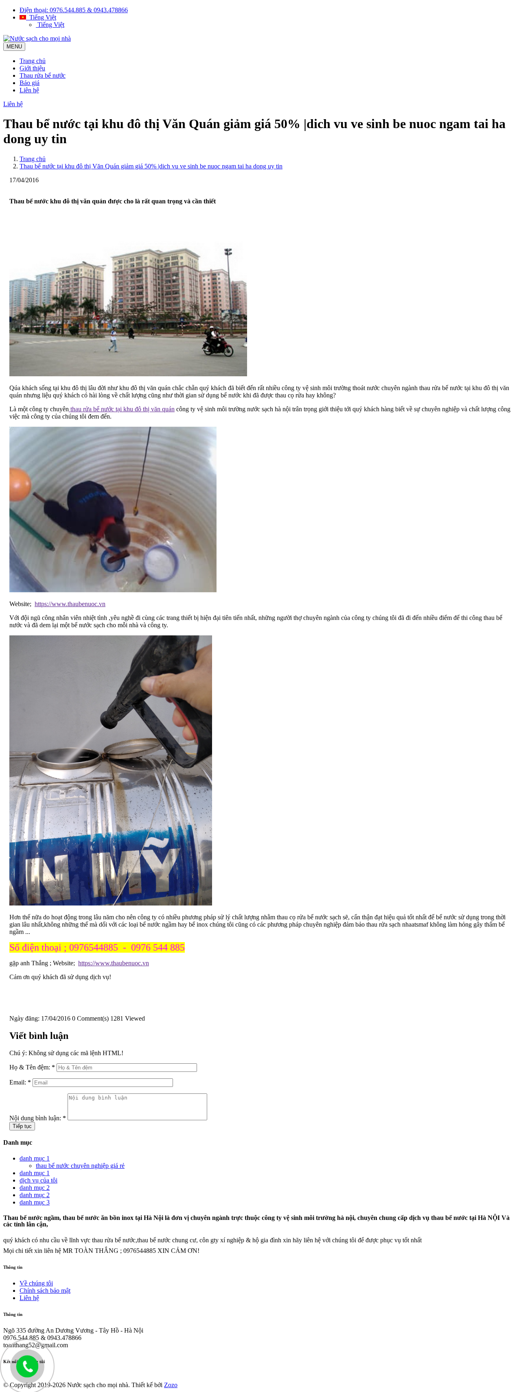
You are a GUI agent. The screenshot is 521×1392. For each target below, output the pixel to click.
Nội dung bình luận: (37, 1118)
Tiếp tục (22, 1126)
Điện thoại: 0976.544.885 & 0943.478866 (74, 10)
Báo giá (29, 82)
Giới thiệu (32, 68)
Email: (20, 1082)
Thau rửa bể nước (43, 75)
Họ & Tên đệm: (32, 1067)
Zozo (170, 1384)
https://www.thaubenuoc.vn (70, 603)
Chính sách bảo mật (45, 1290)
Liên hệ (29, 90)
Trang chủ (33, 60)
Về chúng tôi (36, 1283)
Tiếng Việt (41, 17)
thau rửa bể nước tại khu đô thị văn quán (122, 409)
